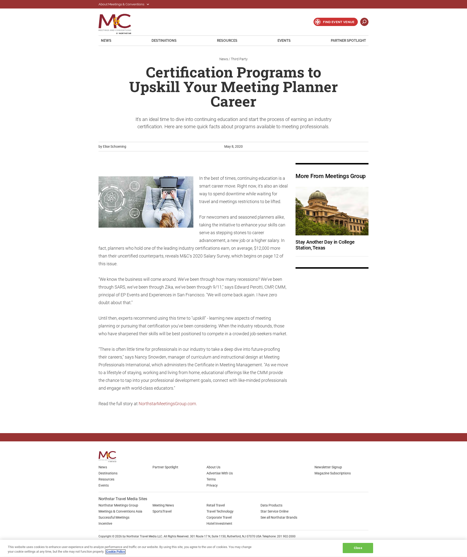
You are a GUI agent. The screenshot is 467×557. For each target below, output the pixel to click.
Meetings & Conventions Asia (120, 511)
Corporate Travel (219, 517)
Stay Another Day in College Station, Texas (326, 245)
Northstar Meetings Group (118, 505)
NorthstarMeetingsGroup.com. (168, 403)
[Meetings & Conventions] (109, 456)
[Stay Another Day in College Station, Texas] (332, 211)
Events (284, 41)
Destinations (164, 41)
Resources (227, 41)
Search (364, 22)
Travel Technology (220, 511)
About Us (213, 467)
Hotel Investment (219, 523)
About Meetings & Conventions (122, 4)
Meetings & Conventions (118, 24)
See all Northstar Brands (278, 517)
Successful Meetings (114, 517)
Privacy (212, 485)
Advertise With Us (220, 473)
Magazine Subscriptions (332, 473)
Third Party (239, 59)
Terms (211, 479)
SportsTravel (162, 511)
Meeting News (163, 505)
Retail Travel (216, 505)
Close (358, 548)
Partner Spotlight (348, 41)
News (106, 41)
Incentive (105, 523)
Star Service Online (274, 511)
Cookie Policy (115, 552)
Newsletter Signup (328, 467)
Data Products (271, 505)
